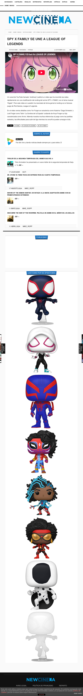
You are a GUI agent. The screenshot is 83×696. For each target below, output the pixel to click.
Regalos (28, 2)
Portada (30, 50)
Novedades (9, 2)
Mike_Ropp (73, 50)
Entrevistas (37, 2)
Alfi (25, 172)
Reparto (63, 685)
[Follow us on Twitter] (41, 9)
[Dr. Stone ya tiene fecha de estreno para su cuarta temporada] (10, 180)
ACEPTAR (41, 694)
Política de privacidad (43, 685)
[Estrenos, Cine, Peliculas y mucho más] (41, 20)
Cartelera (18, 2)
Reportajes (48, 2)
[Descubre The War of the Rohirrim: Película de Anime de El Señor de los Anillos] (10, 218)
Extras (64, 2)
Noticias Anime (27, 32)
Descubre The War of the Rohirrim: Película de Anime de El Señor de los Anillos (40, 213)
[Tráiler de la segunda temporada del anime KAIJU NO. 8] (10, 164)
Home (10, 32)
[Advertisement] (41, 253)
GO (21, 165)
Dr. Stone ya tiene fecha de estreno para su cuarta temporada (33, 175)
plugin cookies (78, 693)
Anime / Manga (9, 5)
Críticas (57, 2)
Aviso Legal (21, 685)
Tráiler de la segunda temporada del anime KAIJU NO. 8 (30, 158)
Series (72, 2)
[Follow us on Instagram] (33, 9)
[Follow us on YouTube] (46, 9)
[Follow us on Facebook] (37, 9)
